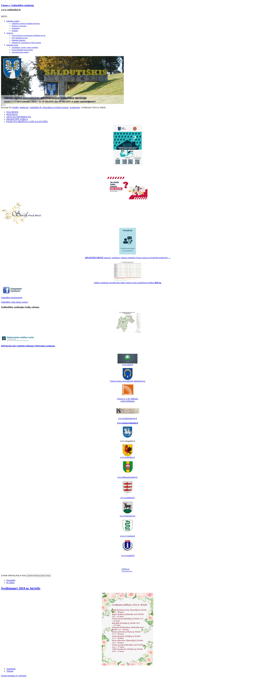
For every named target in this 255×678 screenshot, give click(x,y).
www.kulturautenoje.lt (127, 418)
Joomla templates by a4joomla (13, 676)
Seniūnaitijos (16, 28)
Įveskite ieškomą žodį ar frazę (13, 575)
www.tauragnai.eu (127, 516)
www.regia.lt (127, 364)
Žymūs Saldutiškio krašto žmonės (22, 50)
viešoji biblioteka (127, 401)
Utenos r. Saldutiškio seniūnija (17, 5)
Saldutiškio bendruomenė (11, 297)
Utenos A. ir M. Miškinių (127, 399)
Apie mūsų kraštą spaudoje (20, 52)
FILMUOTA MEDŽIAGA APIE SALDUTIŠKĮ (27, 121)
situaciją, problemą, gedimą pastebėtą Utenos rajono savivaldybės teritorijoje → (127, 258)
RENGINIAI (12, 114)
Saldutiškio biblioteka (18, 40)
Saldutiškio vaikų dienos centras (14, 302)
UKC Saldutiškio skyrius (20, 38)
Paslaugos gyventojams (19, 26)
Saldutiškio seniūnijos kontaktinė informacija (26, 23)
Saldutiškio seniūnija (12, 21)
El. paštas (10, 582)
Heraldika (15, 31)
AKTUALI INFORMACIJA (18, 117)
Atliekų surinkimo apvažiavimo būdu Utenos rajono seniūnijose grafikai (127, 283)
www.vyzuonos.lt (127, 536)
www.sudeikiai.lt (127, 498)
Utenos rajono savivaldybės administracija (127, 381)
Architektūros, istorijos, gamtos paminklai (25, 47)
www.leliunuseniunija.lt (127, 477)
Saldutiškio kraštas (12, 45)
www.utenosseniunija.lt (127, 423)
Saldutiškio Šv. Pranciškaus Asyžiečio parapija (26, 43)
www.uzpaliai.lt (127, 555)
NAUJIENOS (12, 112)
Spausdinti (10, 580)
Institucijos (9, 33)
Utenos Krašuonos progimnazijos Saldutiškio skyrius (28, 35)
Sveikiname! (75, 107)
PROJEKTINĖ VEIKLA (17, 119)
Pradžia (15, 107)
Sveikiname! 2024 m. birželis (20, 588)
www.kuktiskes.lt (127, 457)
